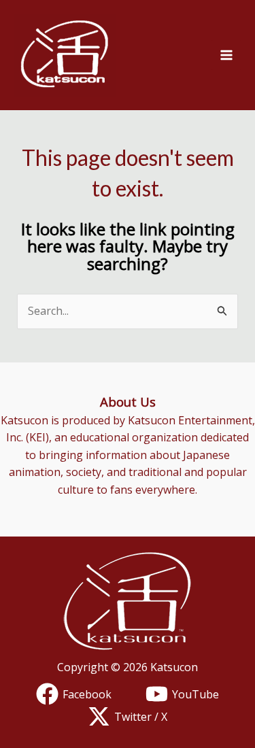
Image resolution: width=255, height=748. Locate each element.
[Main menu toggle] (226, 55)
